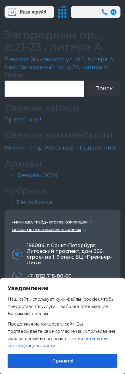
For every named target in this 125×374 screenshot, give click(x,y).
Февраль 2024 (37, 175)
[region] (62, 326)
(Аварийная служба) (105, 12)
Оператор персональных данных (46, 230)
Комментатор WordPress (39, 147)
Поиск (14, 75)
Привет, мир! (23, 119)
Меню (62, 7)
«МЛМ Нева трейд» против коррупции (50, 222)
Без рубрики (34, 202)
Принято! (62, 361)
